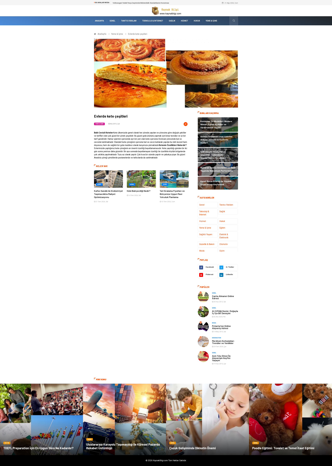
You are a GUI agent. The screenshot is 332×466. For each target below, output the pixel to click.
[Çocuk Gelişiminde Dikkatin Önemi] (207, 419)
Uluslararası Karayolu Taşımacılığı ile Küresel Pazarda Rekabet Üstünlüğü (123, 446)
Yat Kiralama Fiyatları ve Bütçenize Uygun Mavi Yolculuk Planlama (172, 194)
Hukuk (197, 21)
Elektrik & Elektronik (223, 236)
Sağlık (172, 21)
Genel (112, 21)
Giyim (221, 251)
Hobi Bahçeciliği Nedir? (138, 190)
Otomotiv (223, 244)
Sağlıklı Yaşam (205, 234)
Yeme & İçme (211, 21)
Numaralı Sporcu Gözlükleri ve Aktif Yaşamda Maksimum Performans (138, 3)
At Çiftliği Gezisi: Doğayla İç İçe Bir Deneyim (225, 312)
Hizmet (184, 21)
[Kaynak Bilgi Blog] (166, 10)
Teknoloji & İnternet (152, 21)
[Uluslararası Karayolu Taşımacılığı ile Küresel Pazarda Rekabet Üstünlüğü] (124, 419)
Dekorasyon (216, 338)
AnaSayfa (99, 21)
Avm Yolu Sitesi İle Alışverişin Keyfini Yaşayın (221, 358)
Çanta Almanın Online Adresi (223, 297)
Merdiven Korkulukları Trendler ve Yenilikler (223, 342)
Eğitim (222, 228)
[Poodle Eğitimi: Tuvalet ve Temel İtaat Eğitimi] (290, 419)
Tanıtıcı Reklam (128, 21)
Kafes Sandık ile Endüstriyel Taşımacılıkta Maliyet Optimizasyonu (108, 194)
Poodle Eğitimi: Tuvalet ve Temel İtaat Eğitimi (283, 448)
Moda (201, 251)
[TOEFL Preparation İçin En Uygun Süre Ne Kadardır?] (41, 419)
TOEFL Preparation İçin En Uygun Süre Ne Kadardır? (38, 448)
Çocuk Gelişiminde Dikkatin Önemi (192, 448)
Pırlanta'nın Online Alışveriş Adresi (221, 327)
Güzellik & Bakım (206, 244)
